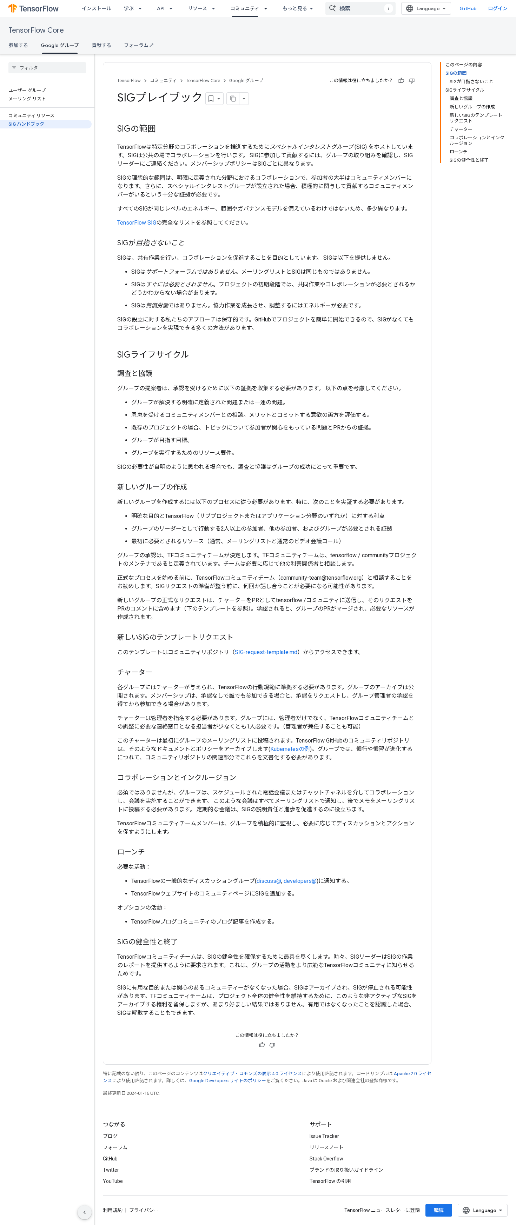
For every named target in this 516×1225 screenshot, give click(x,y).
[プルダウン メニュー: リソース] (215, 8)
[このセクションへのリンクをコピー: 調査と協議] (159, 374)
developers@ (300, 881)
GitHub (468, 8)
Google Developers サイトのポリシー (227, 1080)
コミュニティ (244, 8)
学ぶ (129, 8)
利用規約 (113, 1210)
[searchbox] (47, 67)
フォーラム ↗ (138, 45)
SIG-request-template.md (266, 652)
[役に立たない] (411, 80)
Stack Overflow (326, 1158)
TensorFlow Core (36, 30)
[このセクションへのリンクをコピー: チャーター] (159, 673)
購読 (439, 1210)
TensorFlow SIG (136, 222)
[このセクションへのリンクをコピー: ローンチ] (152, 852)
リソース (197, 8)
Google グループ (60, 45)
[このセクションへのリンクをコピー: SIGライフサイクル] (196, 355)
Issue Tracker (324, 1136)
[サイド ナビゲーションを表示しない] (85, 1212)
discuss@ (269, 881)
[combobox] (360, 8)
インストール (96, 8)
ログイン (498, 8)
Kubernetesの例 (290, 749)
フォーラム (115, 1147)
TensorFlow (129, 80)
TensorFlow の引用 (330, 1181)
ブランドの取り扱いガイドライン (346, 1170)
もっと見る (295, 8)
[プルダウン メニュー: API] (173, 8)
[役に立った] (401, 80)
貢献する (101, 45)
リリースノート (327, 1147)
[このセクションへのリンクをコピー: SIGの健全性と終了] (185, 942)
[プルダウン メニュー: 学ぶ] (142, 8)
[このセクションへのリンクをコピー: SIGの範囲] (163, 129)
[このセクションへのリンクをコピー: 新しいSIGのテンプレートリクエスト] (240, 638)
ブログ (110, 1136)
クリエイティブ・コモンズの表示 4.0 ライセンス (252, 1073)
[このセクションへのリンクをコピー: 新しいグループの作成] (194, 488)
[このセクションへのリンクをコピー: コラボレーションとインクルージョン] (243, 778)
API (161, 8)
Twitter (111, 1170)
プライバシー (144, 1210)
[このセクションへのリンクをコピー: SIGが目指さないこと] (192, 243)
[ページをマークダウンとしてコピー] (233, 99)
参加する (18, 45)
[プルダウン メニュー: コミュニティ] (267, 8)
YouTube (113, 1181)
